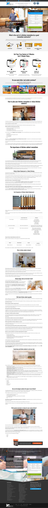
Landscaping (9, 497)
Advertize (30, 504)
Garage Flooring (10, 491)
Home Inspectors (10, 493)
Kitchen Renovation (22, 496)
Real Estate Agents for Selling (23, 489)
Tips (18, 504)
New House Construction (22, 484)
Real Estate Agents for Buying (23, 488)
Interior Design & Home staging (11, 496)
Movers (20, 483)
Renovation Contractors (22, 491)
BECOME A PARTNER (25, 504)
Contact (21, 504)
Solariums (20, 500)
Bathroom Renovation (23, 492)
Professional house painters (23, 494)
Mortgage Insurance (10, 499)
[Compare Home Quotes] (10, 4)
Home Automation (10, 492)
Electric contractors (22, 493)
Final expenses (9, 490)
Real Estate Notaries (22, 490)
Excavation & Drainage (10, 489)
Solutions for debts (21, 501)
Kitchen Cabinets (22, 497)
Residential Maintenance (22, 499)
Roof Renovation (22, 498)
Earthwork (9, 487)
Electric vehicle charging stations (12, 488)
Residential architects (22, 495)
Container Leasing (10, 485)
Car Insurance (9, 484)
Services (16, 504)
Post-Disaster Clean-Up (22, 486)
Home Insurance (10, 494)
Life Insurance (9, 498)
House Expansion (10, 495)
